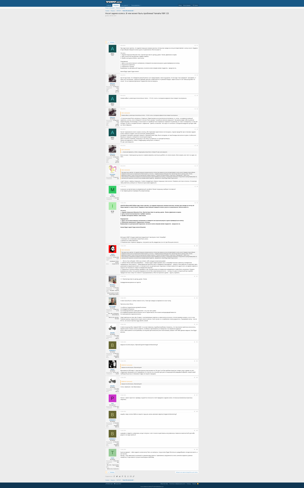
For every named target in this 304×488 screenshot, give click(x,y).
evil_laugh (112, 306)
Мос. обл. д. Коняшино (113, 313)
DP (118, 89)
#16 (197, 377)
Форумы (116, 5)
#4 (197, 109)
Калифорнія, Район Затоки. (114, 262)
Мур (112, 195)
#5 (197, 129)
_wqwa (112, 254)
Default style (110, 483)
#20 (197, 449)
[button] (129, 5)
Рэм (112, 403)
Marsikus (112, 284)
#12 (197, 298)
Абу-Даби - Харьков (114, 290)
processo (112, 174)
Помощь (189, 483)
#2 (197, 75)
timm (112, 458)
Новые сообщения (110, 8)
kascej (112, 369)
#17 (197, 395)
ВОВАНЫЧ (112, 350)
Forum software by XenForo (152, 486)
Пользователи (135, 5)
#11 (197, 276)
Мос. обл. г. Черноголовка (113, 465)
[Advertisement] (152, 28)
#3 (197, 95)
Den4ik (112, 333)
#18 (197, 411)
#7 (197, 166)
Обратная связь (164, 483)
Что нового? (124, 5)
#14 (197, 342)
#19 (197, 430)
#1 (197, 45)
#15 (197, 361)
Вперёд (112, 42)
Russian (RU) (118, 483)
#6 (197, 145)
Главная (108, 5)
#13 (197, 324)
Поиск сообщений (120, 8)
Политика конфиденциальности (177, 483)
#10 (197, 246)
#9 (197, 202)
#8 (197, 186)
